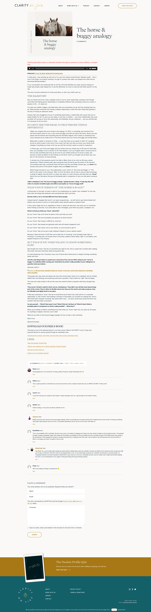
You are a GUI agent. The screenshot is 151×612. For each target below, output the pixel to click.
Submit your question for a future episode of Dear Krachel (46, 346)
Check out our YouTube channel (37, 353)
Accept (114, 609)
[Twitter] (135, 589)
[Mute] (90, 68)
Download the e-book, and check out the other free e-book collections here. (52, 335)
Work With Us (72, 6)
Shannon (35, 416)
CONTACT (97, 6)
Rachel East (38, 448)
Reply (34, 374)
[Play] (30, 68)
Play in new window (44, 73)
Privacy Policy (68, 501)
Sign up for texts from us (35, 350)
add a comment (47, 363)
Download (58, 73)
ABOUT (60, 6)
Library (107, 6)
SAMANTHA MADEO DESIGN (130, 602)
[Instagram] (129, 589)
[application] (62, 68)
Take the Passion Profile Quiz (37, 343)
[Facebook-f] (132, 589)
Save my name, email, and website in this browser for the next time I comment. (55, 528)
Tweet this (68, 363)
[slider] (94, 68)
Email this (78, 363)
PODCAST (86, 6)
